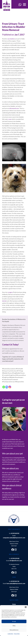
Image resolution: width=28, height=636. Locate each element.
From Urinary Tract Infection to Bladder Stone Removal (13, 26)
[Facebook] (6, 387)
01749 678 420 (15, 558)
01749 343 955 (15, 533)
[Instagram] (9, 387)
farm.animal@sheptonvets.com (15, 583)
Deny (14, 625)
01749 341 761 (15, 581)
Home (14, 604)
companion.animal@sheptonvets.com (14, 537)
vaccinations (11, 39)
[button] (25, 607)
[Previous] (5, 520)
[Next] (23, 520)
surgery (10, 292)
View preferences (14, 630)
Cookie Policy (10, 633)
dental (4, 301)
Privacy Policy (17, 633)
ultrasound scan (14, 108)
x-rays (9, 119)
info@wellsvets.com (16, 560)
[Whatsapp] (3, 387)
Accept (14, 621)
